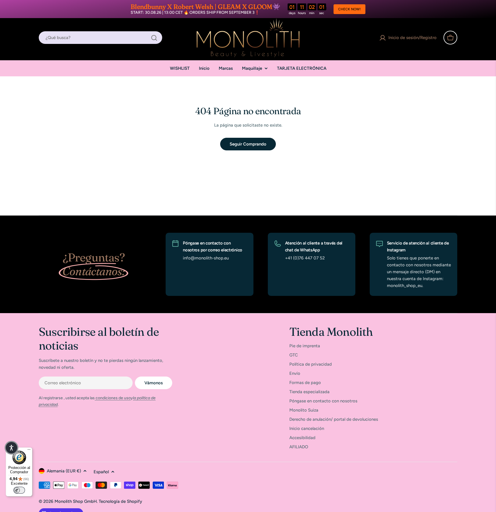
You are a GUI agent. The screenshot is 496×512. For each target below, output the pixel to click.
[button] (11, 448)
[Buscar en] (154, 37)
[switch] (19, 490)
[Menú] (29, 450)
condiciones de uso (113, 397)
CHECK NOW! (349, 9)
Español (101, 471)
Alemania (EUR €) (64, 471)
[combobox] (100, 38)
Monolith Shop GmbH (76, 501)
